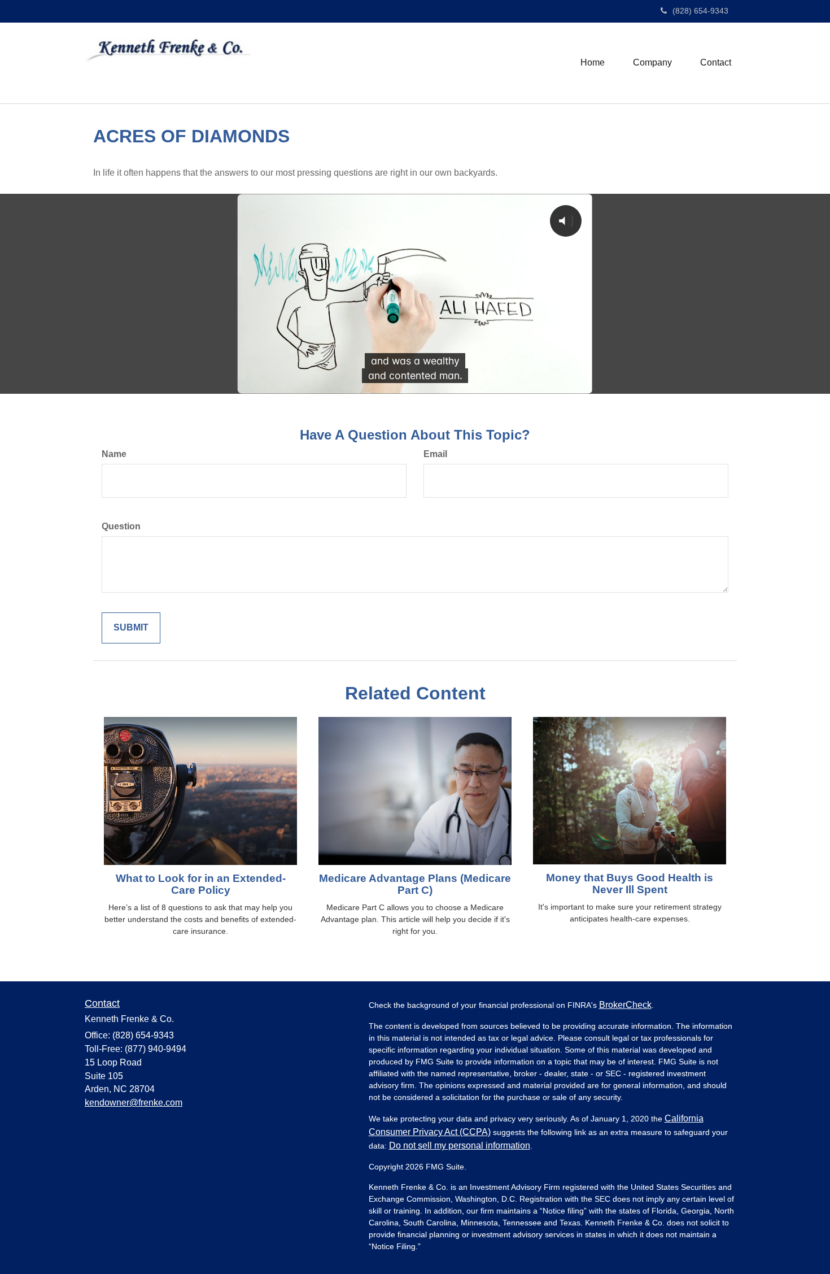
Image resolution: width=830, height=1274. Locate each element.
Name (114, 454)
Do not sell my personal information (459, 1145)
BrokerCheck (625, 1005)
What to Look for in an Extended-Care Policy (201, 884)
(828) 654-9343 (700, 10)
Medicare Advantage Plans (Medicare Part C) (415, 884)
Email (435, 454)
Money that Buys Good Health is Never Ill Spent (629, 883)
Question (121, 526)
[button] (652, 62)
